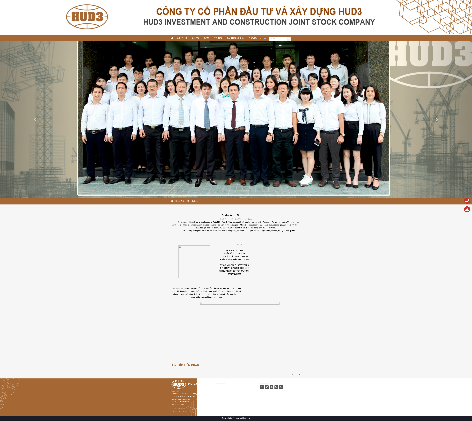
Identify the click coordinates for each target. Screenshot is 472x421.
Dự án (206, 38)
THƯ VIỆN (253, 38)
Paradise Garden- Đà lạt (184, 201)
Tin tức (218, 38)
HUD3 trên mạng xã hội (270, 381)
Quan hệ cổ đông (235, 38)
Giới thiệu (182, 38)
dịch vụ (195, 38)
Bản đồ (219, 381)
